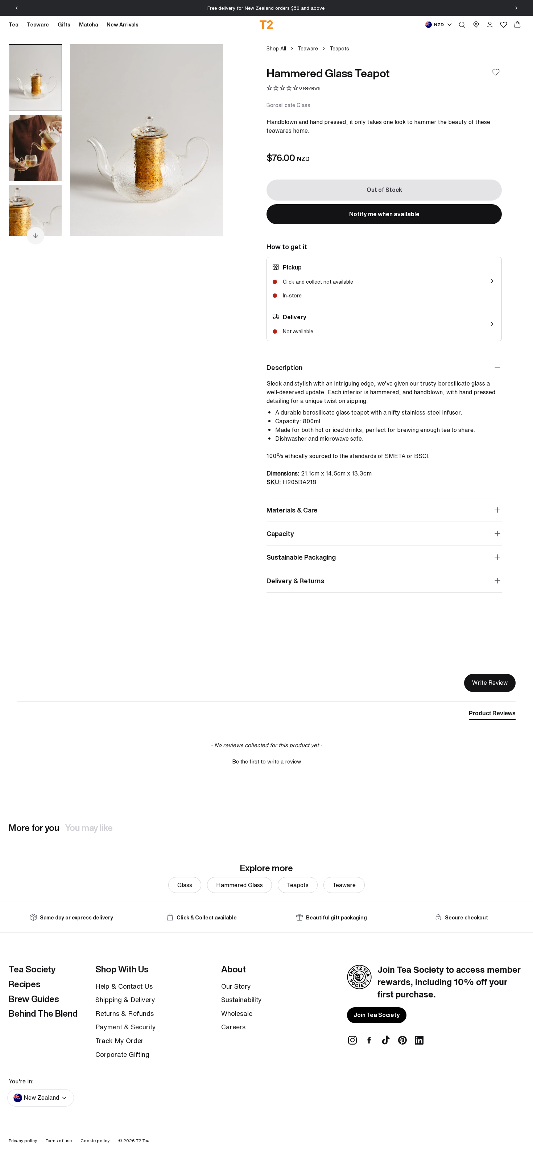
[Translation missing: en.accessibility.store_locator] (476, 25)
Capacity (280, 533)
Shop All (276, 48)
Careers (233, 1027)
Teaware (308, 48)
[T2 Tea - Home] (267, 24)
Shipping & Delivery (125, 999)
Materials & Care (292, 510)
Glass (184, 885)
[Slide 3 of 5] (35, 218)
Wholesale (236, 1013)
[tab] (492, 714)
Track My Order (119, 1040)
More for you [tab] (34, 827)
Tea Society (32, 969)
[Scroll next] (35, 235)
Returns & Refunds (124, 1013)
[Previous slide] (16, 8)
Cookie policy (95, 1140)
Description (284, 367)
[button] (293, 88)
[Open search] (462, 25)
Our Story (236, 986)
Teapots (339, 48)
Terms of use (59, 1140)
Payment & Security (125, 1027)
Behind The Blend (43, 1013)
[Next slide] (516, 8)
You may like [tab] (89, 827)
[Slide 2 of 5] (35, 148)
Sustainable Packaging (301, 557)
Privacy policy (23, 1140)
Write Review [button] (490, 682)
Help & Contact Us (124, 986)
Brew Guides (34, 998)
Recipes (25, 984)
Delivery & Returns (295, 580)
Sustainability (241, 999)
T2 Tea (142, 1140)
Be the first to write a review (266, 761)
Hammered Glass (239, 885)
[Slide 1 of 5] (35, 77)
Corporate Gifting (122, 1054)
